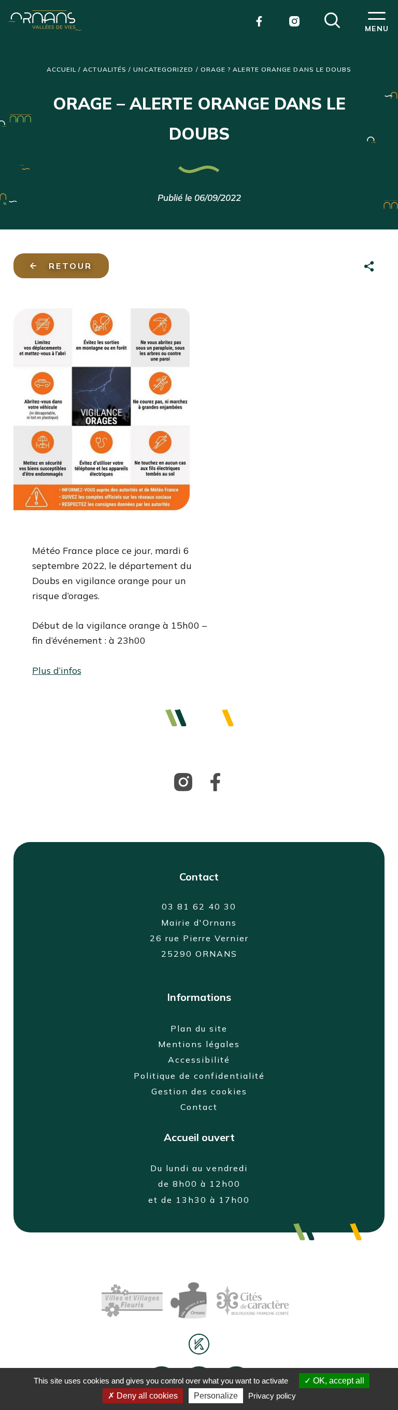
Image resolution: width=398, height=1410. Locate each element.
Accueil (62, 69)
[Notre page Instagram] (294, 20)
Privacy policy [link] (272, 1395)
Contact (199, 1107)
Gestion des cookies (199, 1091)
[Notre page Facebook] (259, 20)
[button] (332, 19)
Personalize (216, 1395)
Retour (70, 266)
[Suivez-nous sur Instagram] (183, 781)
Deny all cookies (146, 1395)
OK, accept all (337, 1380)
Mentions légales (199, 1044)
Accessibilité (199, 1059)
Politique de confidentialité (199, 1075)
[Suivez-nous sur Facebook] (215, 781)
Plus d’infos (56, 670)
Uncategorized (163, 69)
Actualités (104, 69)
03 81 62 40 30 (199, 906)
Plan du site (199, 1028)
